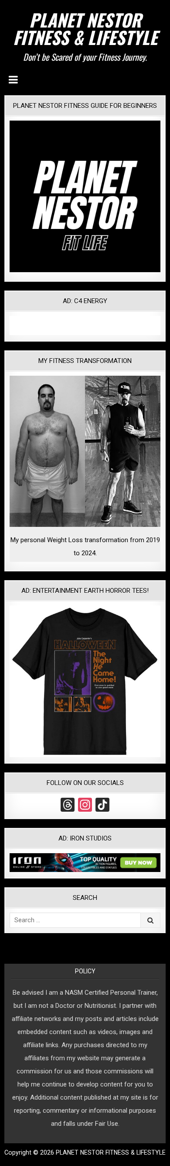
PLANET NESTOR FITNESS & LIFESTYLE (85, 28)
